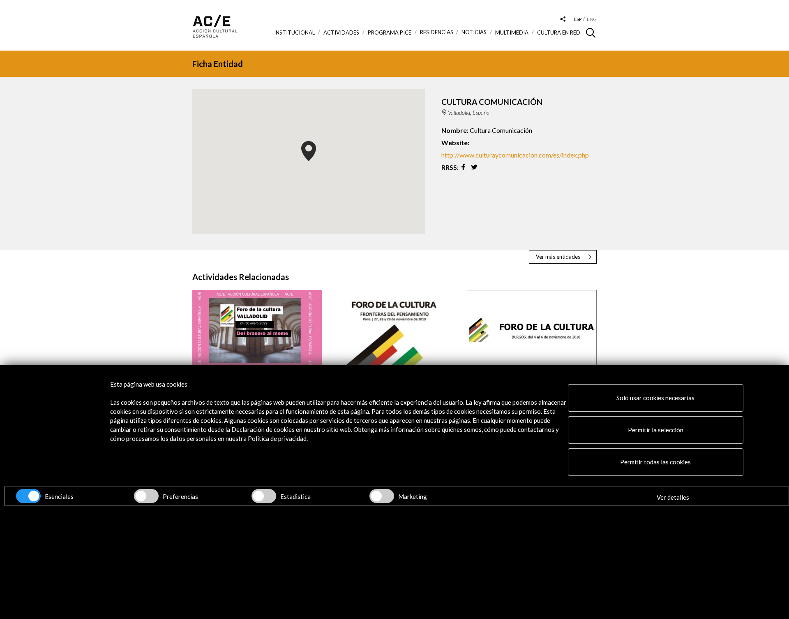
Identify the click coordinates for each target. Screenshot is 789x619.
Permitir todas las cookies (655, 462)
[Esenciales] (28, 496)
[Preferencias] (146, 496)
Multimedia (511, 32)
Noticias (474, 32)
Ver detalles (673, 497)
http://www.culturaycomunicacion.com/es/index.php (515, 155)
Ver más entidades (558, 256)
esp (577, 19)
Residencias (436, 32)
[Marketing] (381, 496)
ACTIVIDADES (341, 32)
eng (592, 19)
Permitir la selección (655, 430)
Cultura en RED (558, 32)
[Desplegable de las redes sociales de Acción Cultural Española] (563, 19)
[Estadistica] (263, 496)
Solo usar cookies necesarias (655, 397)
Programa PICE (389, 32)
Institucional (294, 32)
